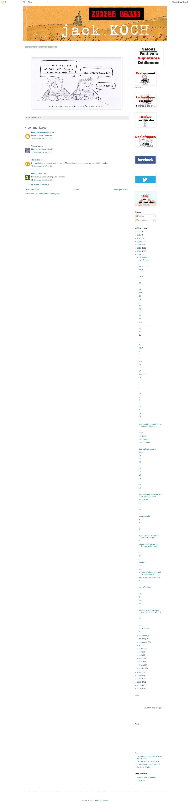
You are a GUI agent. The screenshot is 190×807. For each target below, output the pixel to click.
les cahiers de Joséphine (146, 777)
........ (140, 607)
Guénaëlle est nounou (147, 449)
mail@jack (139, 87)
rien (140, 293)
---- (140, 584)
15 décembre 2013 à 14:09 (41, 166)
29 (140, 289)
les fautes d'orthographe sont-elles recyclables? (150, 573)
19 (140, 377)
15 (140, 456)
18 (140, 394)
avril (141, 658)
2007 (139, 689)
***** (140, 368)
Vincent (34, 146)
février (141, 665)
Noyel (141, 433)
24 (140, 299)
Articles (141, 216)
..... (140, 263)
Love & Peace (144, 260)
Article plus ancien (121, 190)
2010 (139, 679)
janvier (142, 668)
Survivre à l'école (143, 767)
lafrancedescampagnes (40, 132)
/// (139, 351)
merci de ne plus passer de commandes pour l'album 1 (150, 611)
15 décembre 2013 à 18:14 (41, 180)
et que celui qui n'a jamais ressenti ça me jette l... (148, 537)
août (141, 645)
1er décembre (144, 628)
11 (140, 503)
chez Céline (143, 500)
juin (140, 652)
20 (140, 364)
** (139, 355)
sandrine (142, 374)
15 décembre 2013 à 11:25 (41, 139)
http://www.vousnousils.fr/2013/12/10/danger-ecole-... (150, 495)
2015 (139, 248)
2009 (139, 682)
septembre (143, 642)
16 (140, 413)
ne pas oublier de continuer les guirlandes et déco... (150, 425)
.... (139, 286)
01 (140, 632)
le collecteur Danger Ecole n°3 (148, 764)
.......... (141, 342)
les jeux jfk (141, 780)
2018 (139, 238)
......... (141, 322)
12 (140, 488)
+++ (140, 553)
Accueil (77, 190)
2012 (139, 672)
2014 (139, 251)
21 (140, 332)
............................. (145, 325)
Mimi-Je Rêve (36, 174)
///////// (141, 348)
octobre (142, 639)
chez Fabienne (144, 439)
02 (140, 603)
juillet (141, 649)
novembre (143, 636)
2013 (139, 255)
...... (140, 280)
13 (140, 475)
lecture (141, 452)
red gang (142, 436)
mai (140, 655)
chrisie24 (35, 160)
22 (140, 328)
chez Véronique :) (145, 587)
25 (140, 296)
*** (140, 485)
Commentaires (143, 220)
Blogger (105, 800)
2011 (139, 676)
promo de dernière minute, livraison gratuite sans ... (149, 545)
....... (140, 361)
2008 (139, 685)
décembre (143, 257)
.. (139, 397)
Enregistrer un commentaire (39, 185)
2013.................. (144, 267)
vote (140, 600)
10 (140, 371)
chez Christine (144, 442)
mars (141, 662)
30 (140, 283)
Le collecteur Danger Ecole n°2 (148, 761)
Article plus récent (32, 190)
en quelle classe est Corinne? (150, 577)
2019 (139, 235)
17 (140, 407)
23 (140, 316)
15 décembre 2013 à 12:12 (41, 152)
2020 (139, 232)
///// (140, 309)
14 (140, 468)
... (139, 273)
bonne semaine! (145, 516)
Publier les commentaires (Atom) (47, 194)
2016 (139, 245)
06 (140, 556)
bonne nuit (143, 562)
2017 (139, 241)
